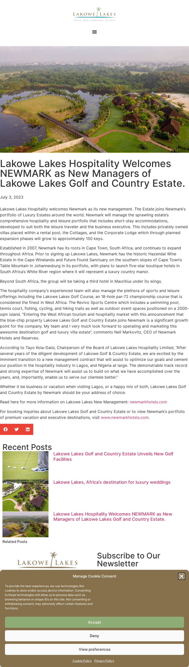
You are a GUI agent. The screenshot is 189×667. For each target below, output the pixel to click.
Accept (94, 622)
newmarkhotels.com (148, 401)
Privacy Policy (104, 661)
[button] (181, 576)
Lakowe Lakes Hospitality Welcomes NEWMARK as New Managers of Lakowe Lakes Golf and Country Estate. (112, 516)
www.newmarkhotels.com (125, 417)
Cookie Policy (82, 661)
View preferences (94, 649)
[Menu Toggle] (94, 31)
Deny (94, 635)
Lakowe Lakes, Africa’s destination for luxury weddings (112, 482)
